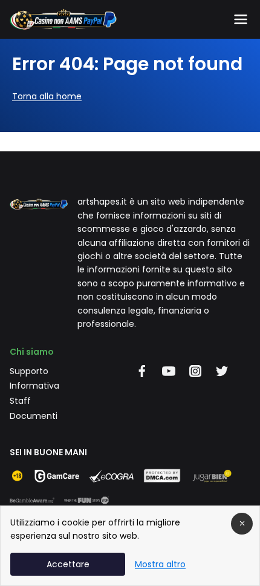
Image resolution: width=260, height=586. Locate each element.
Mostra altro (160, 564)
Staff (20, 401)
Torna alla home (47, 96)
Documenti (33, 416)
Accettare (68, 564)
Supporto (29, 371)
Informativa (34, 386)
